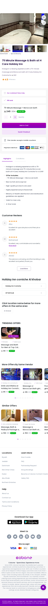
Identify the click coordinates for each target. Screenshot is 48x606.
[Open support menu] (43, 587)
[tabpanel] (24, 28)
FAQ (22, 461)
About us (5, 493)
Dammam (4, 54)
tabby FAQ (25, 478)
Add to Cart (24, 125)
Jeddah (5, 461)
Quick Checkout (24, 132)
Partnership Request (29, 466)
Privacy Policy (7, 506)
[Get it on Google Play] (31, 522)
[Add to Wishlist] (44, 17)
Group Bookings (27, 470)
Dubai (4, 474)
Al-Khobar (7, 311)
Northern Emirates (9, 482)
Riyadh (4, 457)
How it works (26, 457)
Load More (24, 269)
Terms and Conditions (10, 502)
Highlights (7, 159)
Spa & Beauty (16, 54)
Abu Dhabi (6, 478)
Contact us (6, 498)
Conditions (20, 159)
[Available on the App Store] (15, 522)
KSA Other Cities (8, 470)
